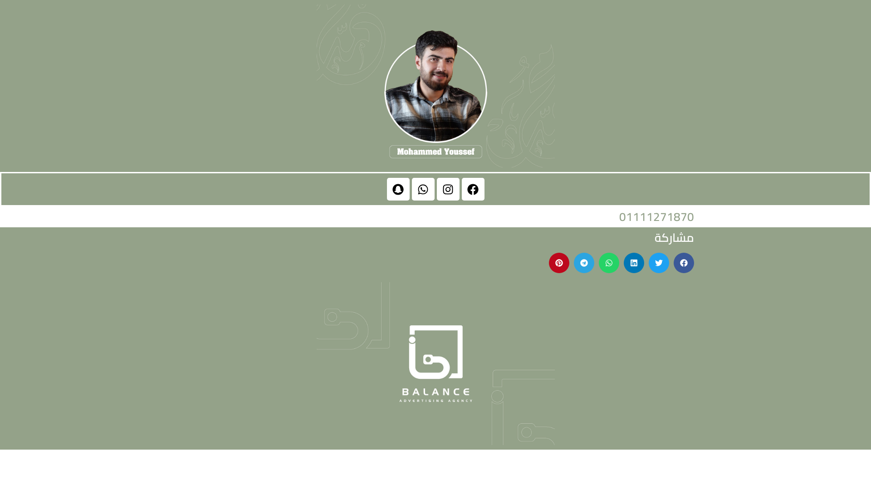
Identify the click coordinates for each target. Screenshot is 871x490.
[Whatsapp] (423, 189)
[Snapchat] (398, 189)
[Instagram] (448, 189)
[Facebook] (473, 189)
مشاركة (674, 237)
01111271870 (656, 217)
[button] (684, 263)
